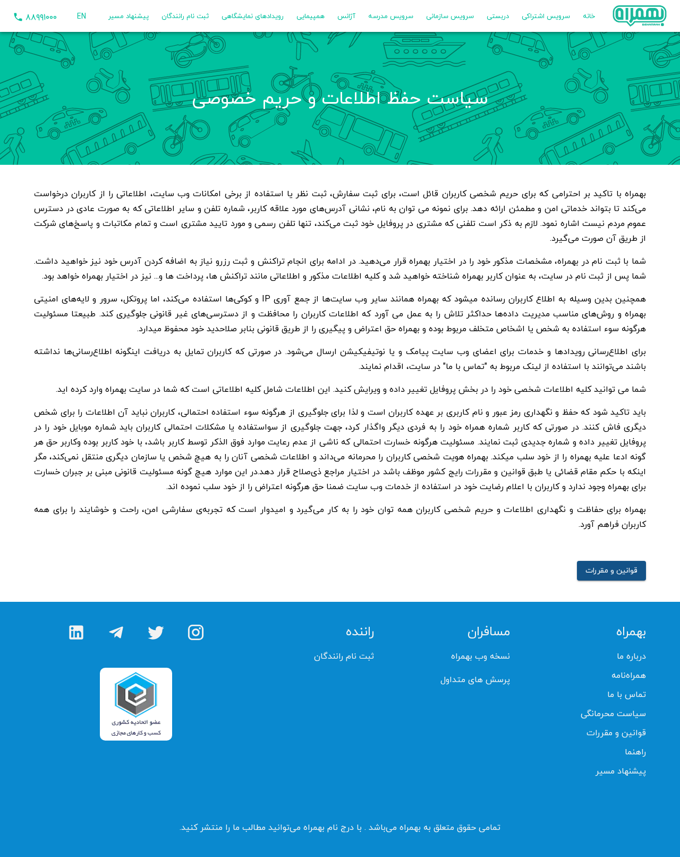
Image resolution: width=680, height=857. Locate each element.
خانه (589, 16)
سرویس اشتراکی (546, 16)
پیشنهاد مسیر (128, 16)
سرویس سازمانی (450, 16)
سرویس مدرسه (390, 16)
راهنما (635, 751)
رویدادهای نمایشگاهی (253, 16)
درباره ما (631, 656)
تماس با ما (626, 694)
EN (81, 16)
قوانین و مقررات (611, 570)
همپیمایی (310, 16)
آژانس (346, 16)
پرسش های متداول (475, 679)
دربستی (498, 16)
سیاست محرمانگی (613, 713)
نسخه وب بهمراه (480, 656)
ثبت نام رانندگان (185, 16)
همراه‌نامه (628, 675)
